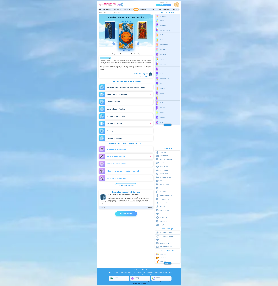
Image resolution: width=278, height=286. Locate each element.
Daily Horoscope (107, 9)
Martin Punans (129, 51)
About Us (116, 272)
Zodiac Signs (166, 9)
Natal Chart (158, 9)
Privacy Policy (141, 274)
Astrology (150, 9)
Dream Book (143, 9)
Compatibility (175, 9)
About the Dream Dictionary (161, 272)
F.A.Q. (170, 272)
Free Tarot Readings (126, 214)
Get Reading (163, 5)
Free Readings (118, 9)
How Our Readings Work (139, 272)
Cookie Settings (150, 274)
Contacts (110, 272)
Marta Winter (145, 76)
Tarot (135, 9)
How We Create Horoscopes (126, 272)
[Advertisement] (126, 228)
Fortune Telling (128, 9)
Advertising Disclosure (131, 274)
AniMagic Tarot (150, 272)
